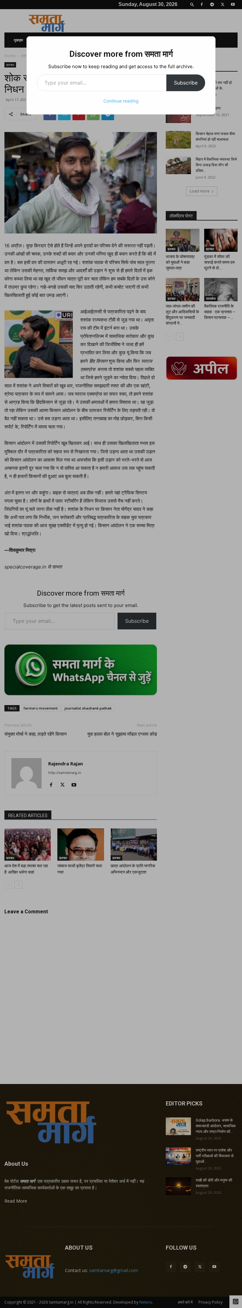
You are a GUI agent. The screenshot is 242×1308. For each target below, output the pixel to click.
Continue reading (121, 100)
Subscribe (186, 83)
